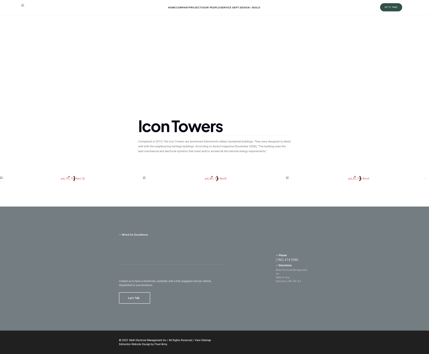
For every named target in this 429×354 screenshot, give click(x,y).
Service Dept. (230, 7)
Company (182, 7)
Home (172, 7)
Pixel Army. (161, 344)
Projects (196, 7)
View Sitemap (203, 340)
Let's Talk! (391, 7)
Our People (211, 7)
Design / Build (250, 7)
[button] (4, 178)
